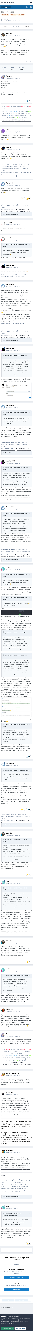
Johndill (8, 147)
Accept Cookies (8, 1328)
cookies (13, 1318)
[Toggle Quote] (4, 244)
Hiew (8, 568)
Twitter (21, 119)
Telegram (12, 119)
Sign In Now (16, 1289)
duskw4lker (10, 1009)
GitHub (3, 1175)
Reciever (9, 76)
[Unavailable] (16, 707)
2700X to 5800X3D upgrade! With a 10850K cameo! (16, 121)
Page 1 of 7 (16, 27)
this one (28, 316)
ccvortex (9, 222)
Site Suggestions (17, 20)
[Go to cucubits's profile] (3, 35)
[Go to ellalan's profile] (3, 131)
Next (27, 27)
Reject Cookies (20, 1328)
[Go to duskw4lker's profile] (3, 1010)
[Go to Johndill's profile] (3, 148)
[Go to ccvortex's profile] (3, 223)
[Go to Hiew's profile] (3, 569)
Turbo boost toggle (20, 209)
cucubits (5, 19)
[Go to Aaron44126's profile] (3, 184)
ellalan (8, 130)
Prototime (9, 1092)
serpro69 (9, 1150)
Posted (13, 35)
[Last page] (30, 27)
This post (4, 316)
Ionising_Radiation (12, 1073)
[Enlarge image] (16, 612)
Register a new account (16, 1277)
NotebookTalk (8, 2)
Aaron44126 (10, 183)
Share (8, 1300)
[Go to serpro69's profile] (3, 1151)
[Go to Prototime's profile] (3, 1093)
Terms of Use (10, 1323)
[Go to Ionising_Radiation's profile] (3, 1074)
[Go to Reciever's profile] (3, 77)
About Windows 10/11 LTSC (24, 211)
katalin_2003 (10, 265)
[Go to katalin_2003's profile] (3, 266)
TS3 (17, 119)
